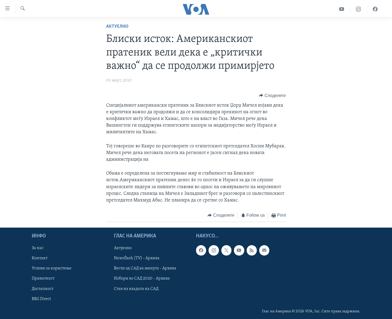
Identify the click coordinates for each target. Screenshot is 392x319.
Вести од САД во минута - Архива (145, 268)
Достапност (42, 288)
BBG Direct (41, 299)
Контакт (39, 258)
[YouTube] (341, 9)
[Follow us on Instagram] (214, 250)
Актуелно (117, 26)
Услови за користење (51, 268)
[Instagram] (358, 9)
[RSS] (252, 250)
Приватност (43, 278)
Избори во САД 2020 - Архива (142, 278)
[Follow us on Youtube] (239, 250)
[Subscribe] (264, 250)
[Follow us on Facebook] (201, 250)
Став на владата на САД (136, 288)
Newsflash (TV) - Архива (136, 258)
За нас (37, 248)
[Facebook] (375, 9)
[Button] (272, 95)
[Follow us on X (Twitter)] (226, 250)
